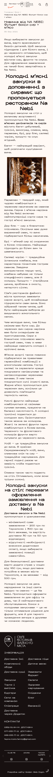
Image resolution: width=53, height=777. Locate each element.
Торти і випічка (9, 686)
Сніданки (34, 693)
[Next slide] (50, 756)
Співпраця (11, 706)
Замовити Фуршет (35, 674)
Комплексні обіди (12, 665)
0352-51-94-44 (12, 727)
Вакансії (34, 706)
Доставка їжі (13, 659)
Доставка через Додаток (14, 712)
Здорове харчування (36, 686)
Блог (18, 12)
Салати (33, 680)
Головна (9, 12)
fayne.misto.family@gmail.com (18, 739)
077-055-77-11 (11, 731)
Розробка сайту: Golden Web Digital (26, 772)
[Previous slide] (3, 756)
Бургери (10, 693)
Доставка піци (38, 659)
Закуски (10, 680)
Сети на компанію (10, 699)
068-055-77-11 (11, 735)
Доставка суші (14, 672)
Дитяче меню (37, 664)
